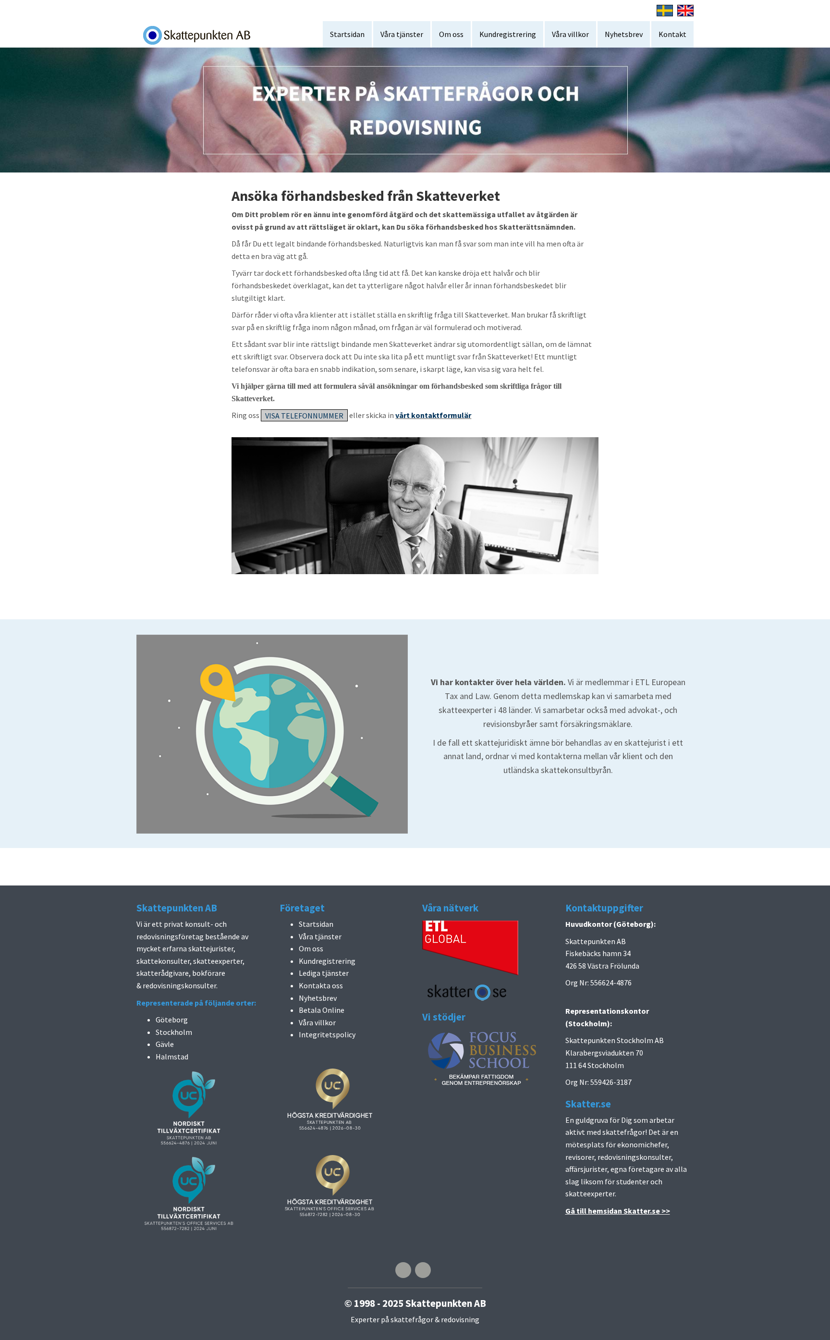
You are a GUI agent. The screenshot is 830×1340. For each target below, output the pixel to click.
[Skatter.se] (467, 991)
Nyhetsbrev (624, 34)
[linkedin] (423, 1270)
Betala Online (321, 1010)
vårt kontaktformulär (433, 415)
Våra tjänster (401, 34)
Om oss (451, 34)
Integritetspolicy (327, 1034)
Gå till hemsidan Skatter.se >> (617, 1211)
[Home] (200, 34)
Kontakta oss (321, 985)
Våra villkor (570, 34)
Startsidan (347, 34)
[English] (685, 9)
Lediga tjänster (324, 973)
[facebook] (403, 1270)
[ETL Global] (470, 947)
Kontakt (672, 34)
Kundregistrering (507, 34)
